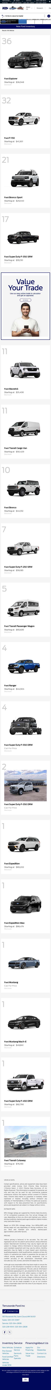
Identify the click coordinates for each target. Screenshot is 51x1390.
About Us (42, 1343)
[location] (49, 2)
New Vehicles (7, 1348)
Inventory (7, 1343)
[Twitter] (9, 1332)
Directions (41, 1357)
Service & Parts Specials (17, 1355)
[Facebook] (4, 1332)
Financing (31, 1343)
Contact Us (12, 1311)
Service (18, 1343)
